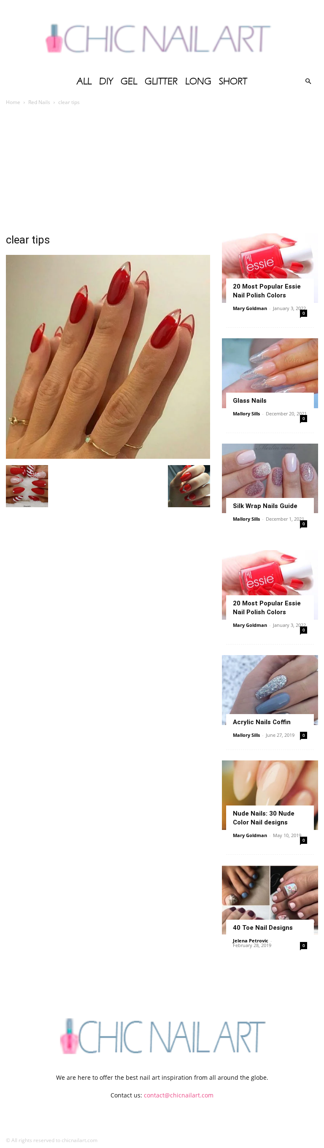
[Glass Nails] (270, 373)
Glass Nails (250, 400)
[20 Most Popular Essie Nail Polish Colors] (270, 268)
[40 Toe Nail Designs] (270, 900)
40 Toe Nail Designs (263, 927)
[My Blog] (162, 35)
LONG (198, 81)
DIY (106, 81)
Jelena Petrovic (250, 940)
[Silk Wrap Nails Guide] (270, 478)
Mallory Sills (246, 413)
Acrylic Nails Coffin (262, 722)
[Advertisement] (162, 170)
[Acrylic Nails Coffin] (270, 690)
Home (13, 102)
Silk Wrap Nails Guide (265, 506)
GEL (129, 81)
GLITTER (161, 81)
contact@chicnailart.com (178, 1095)
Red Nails (39, 102)
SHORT (233, 81)
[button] (308, 82)
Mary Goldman (250, 308)
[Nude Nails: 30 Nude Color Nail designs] (270, 795)
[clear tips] (108, 456)
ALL (84, 81)
